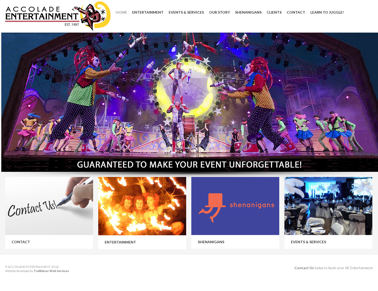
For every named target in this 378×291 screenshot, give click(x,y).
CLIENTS (274, 12)
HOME (121, 12)
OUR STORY (219, 12)
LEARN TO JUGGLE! (327, 12)
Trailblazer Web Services (51, 271)
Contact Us (304, 268)
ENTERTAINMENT (148, 12)
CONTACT (296, 12)
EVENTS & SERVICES (186, 12)
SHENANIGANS (248, 12)
